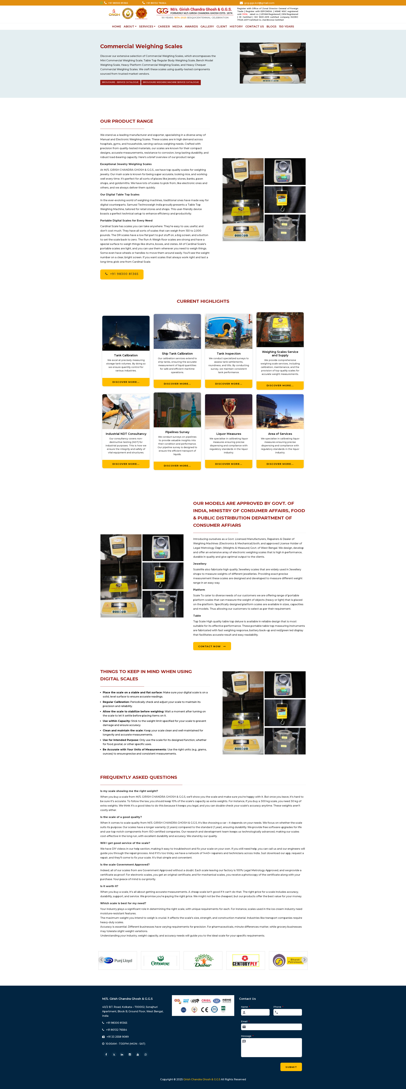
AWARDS (191, 26)
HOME (116, 26)
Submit (291, 1067)
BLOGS (271, 26)
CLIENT (221, 26)
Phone (278, 1006)
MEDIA (177, 26)
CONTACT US (254, 26)
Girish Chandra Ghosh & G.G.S (201, 1079)
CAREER (164, 26)
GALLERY (207, 26)
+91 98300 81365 (118, 3)
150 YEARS (286, 26)
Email (245, 1021)
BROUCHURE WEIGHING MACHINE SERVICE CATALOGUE (171, 82)
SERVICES (146, 26)
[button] (304, 960)
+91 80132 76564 (156, 3)
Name (245, 1006)
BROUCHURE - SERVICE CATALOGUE (120, 82)
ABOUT (129, 26)
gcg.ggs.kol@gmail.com (259, 3)
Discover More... (126, 381)
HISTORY (236, 26)
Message (247, 1036)
